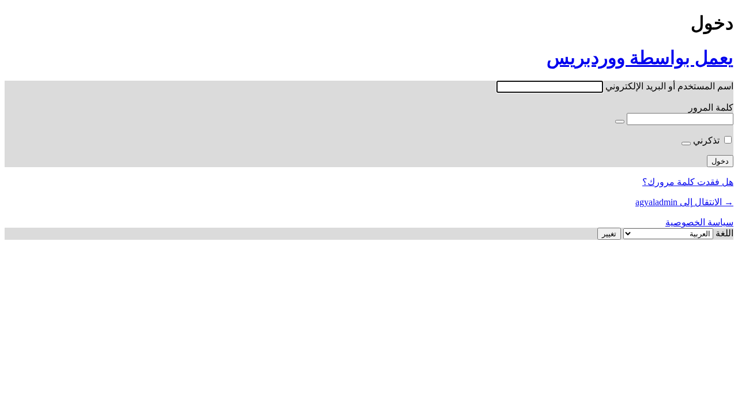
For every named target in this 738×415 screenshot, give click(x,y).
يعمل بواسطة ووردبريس (640, 57)
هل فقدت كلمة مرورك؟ (687, 182)
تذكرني (706, 140)
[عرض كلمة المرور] (619, 121)
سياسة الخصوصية (699, 222)
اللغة (724, 233)
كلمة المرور (710, 107)
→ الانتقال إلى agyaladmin (684, 202)
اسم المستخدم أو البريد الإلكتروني (669, 86)
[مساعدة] (686, 143)
